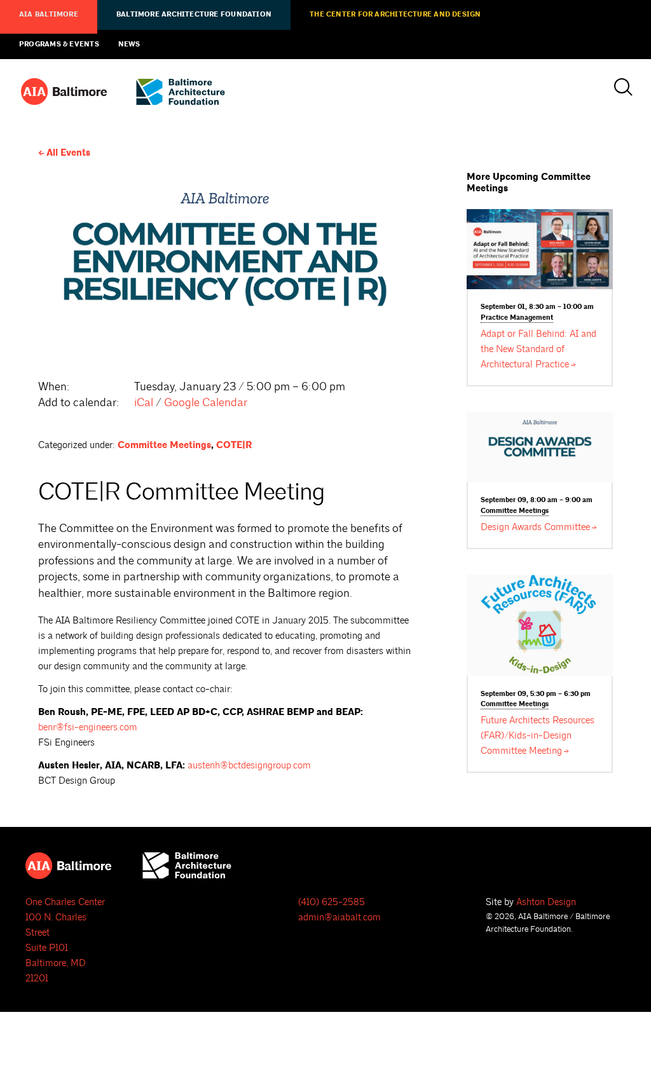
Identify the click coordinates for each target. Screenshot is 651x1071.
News (129, 44)
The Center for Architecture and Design (395, 14)
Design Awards (535, 527)
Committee (515, 511)
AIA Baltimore (48, 14)
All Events (68, 153)
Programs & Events (59, 44)
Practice (517, 317)
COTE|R (234, 445)
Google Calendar (205, 402)
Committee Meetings (164, 445)
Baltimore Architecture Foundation (193, 14)
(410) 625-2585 (331, 902)
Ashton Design (546, 902)
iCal (143, 402)
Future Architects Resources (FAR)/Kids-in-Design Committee (537, 735)
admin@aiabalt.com (339, 917)
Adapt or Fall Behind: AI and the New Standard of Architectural (538, 349)
